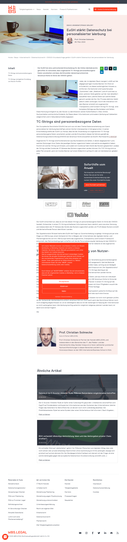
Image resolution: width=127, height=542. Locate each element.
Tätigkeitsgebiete (25, 9)
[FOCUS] (104, 204)
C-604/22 (112, 137)
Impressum (97, 484)
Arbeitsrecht (41, 513)
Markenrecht (41, 521)
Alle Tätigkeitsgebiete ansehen (48, 525)
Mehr (64, 291)
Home (10, 57)
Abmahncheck (13, 484)
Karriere (54, 9)
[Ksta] (86, 204)
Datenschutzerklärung (101, 488)
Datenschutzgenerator (16, 488)
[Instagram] (86, 532)
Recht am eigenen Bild (44, 508)
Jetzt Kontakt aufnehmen (95, 185)
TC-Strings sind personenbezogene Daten (20, 74)
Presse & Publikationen (68, 9)
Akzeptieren (64, 281)
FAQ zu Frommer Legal (16, 500)
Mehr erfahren (44, 414)
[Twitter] (99, 532)
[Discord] (111, 532)
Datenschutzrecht (38, 57)
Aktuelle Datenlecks (15, 513)
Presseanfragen (71, 496)
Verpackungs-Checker (16, 492)
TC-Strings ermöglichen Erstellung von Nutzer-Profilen (19, 80)
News (39, 9)
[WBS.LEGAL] (12, 9)
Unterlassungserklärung (45, 504)
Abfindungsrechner (15, 504)
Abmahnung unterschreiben (47, 500)
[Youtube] (77, 215)
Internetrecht (25, 57)
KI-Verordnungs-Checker (17, 508)
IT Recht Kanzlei (42, 484)
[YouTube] (80, 532)
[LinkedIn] (105, 532)
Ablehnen (64, 286)
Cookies (96, 492)
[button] (102, 68)
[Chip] (51, 204)
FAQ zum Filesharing (16, 496)
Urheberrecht (41, 488)
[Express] (69, 204)
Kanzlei (46, 9)
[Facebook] (92, 532)
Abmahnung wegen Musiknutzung (49, 496)
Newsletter (69, 500)
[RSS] (117, 532)
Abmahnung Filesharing (45, 492)
